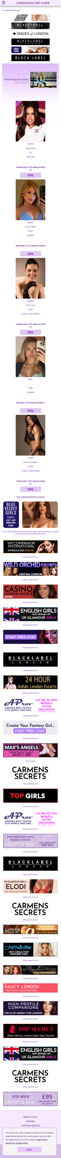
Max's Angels (30, 761)
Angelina (30, 301)
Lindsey (30, 458)
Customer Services (30, 1125)
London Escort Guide (33, 3)
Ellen (30, 379)
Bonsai (30, 222)
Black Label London (30, 670)
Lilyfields (30, 235)
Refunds (30, 1121)
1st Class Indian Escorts (30, 693)
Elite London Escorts (30, 557)
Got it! (29, 1149)
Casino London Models (30, 314)
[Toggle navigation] (3, 3)
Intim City (31, 157)
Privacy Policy (30, 1117)
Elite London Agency (30, 852)
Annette (30, 144)
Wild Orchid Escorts (30, 580)
